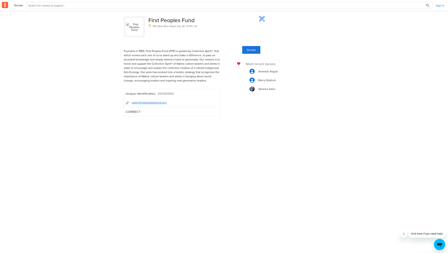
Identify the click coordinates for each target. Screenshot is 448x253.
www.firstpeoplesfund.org (149, 102)
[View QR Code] (262, 18)
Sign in (440, 5)
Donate (18, 5)
